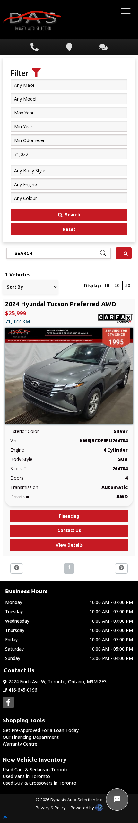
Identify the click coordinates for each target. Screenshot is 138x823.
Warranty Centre (20, 744)
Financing (69, 516)
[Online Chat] (117, 799)
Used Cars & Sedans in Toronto (36, 769)
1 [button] (69, 567)
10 (106, 285)
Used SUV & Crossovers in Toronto (39, 783)
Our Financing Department (31, 737)
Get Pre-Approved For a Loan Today (41, 730)
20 (117, 285)
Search (72, 214)
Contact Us (69, 530)
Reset (69, 229)
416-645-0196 (22, 690)
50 (127, 285)
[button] (17, 567)
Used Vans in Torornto (26, 776)
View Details (69, 544)
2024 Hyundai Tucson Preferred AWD (60, 304)
